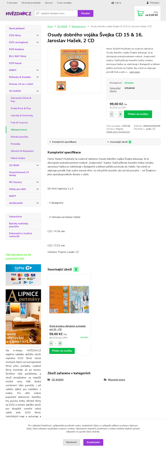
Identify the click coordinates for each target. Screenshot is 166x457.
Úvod (50, 26)
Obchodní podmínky (31, 2)
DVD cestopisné (18, 42)
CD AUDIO (15, 91)
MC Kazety (15, 182)
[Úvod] (18, 13)
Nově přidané (17, 28)
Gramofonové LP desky (19, 174)
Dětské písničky (19, 136)
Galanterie (15, 216)
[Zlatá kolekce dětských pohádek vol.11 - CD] (69, 299)
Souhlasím (93, 442)
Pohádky (15, 143)
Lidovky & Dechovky (22, 115)
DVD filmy (15, 35)
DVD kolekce (16, 49)
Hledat (85, 13)
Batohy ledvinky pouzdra (18, 225)
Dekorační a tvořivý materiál (20, 235)
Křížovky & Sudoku (20, 77)
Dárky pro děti (17, 189)
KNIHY (13, 70)
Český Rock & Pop (21, 108)
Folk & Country (19, 122)
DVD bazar (15, 63)
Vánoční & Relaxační (22, 151)
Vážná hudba (18, 158)
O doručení (12, 2)
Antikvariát (16, 203)
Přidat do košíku (138, 114)
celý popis (134, 72)
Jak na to (49, 2)
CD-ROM (14, 165)
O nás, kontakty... (65, 2)
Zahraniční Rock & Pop (21, 100)
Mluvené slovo (19, 129)
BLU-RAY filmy (17, 56)
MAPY (12, 196)
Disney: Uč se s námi (21, 84)
